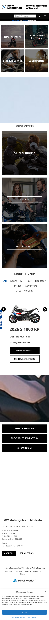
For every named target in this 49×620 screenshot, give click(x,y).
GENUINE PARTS (24, 246)
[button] (45, 592)
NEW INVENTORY (24, 428)
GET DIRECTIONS (27, 553)
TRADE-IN (24, 199)
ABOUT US (8, 553)
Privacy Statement (31, 617)
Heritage (17, 285)
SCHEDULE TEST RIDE (24, 359)
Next (43, 309)
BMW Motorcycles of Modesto (22, 520)
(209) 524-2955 (12, 530)
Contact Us (37, 571)
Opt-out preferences (18, 617)
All (5, 280)
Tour (28, 280)
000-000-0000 (17, 539)
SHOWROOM (24, 447)
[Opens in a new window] (39, 16)
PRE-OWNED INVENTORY (24, 438)
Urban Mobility (24, 290)
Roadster (40, 280)
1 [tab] (24, 19)
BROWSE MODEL (24, 350)
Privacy (28, 571)
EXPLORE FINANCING (24, 153)
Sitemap (23, 574)
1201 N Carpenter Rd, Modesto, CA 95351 (17, 526)
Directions (19, 571)
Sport (13, 280)
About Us (8, 571)
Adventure (31, 285)
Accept (24, 612)
